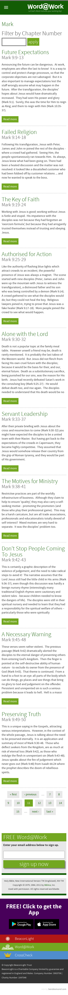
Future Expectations (25, 52)
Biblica (47, 885)
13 (49, 803)
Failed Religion (19, 132)
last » (50, 811)
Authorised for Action (27, 254)
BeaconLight (24, 938)
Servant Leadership (25, 414)
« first (13, 794)
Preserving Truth (21, 714)
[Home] (45, 8)
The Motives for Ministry (30, 481)
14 (60, 803)
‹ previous (30, 794)
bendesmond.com (57, 989)
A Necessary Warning (26, 634)
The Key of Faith (20, 199)
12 (39, 803)
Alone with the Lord (25, 334)
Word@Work (24, 947)
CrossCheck (24, 955)
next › (35, 811)
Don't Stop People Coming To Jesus (33, 551)
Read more (10, 119)
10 (18, 803)
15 (17, 811)
